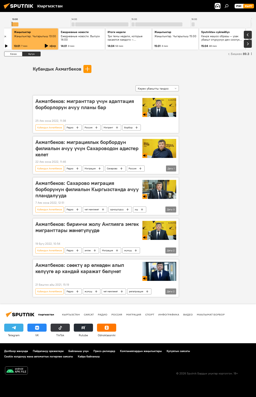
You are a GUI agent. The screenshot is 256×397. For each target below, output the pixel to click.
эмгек (88, 250)
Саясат (89, 314)
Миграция (90, 168)
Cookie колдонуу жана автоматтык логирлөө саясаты (38, 356)
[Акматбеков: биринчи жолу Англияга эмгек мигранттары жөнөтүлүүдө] (159, 230)
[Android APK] (16, 370)
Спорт (149, 314)
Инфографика (168, 314)
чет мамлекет (92, 209)
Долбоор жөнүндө (16, 351)
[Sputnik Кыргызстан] (19, 9)
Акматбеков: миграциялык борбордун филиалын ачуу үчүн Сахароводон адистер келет (87, 148)
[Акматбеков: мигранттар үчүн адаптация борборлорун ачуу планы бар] (159, 107)
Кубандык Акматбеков (57, 69)
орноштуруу (117, 209)
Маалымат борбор (211, 314)
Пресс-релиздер (104, 351)
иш (136, 209)
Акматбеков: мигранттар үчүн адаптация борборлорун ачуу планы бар (84, 104)
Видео (188, 314)
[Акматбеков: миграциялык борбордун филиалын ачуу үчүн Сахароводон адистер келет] (159, 148)
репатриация (136, 291)
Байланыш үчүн (78, 351)
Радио (70, 127)
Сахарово (112, 168)
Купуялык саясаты (178, 351)
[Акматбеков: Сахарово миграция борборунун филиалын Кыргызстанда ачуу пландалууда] (159, 189)
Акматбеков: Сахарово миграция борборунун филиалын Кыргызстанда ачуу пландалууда (87, 189)
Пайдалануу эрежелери (48, 351)
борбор (128, 127)
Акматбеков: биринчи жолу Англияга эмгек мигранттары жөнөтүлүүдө (87, 227)
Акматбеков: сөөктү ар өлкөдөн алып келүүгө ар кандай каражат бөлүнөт (79, 268)
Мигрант (108, 127)
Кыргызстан (71, 314)
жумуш (128, 250)
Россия (88, 127)
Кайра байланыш (89, 356)
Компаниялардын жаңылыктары (141, 351)
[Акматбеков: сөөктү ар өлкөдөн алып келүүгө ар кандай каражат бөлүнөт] (159, 271)
